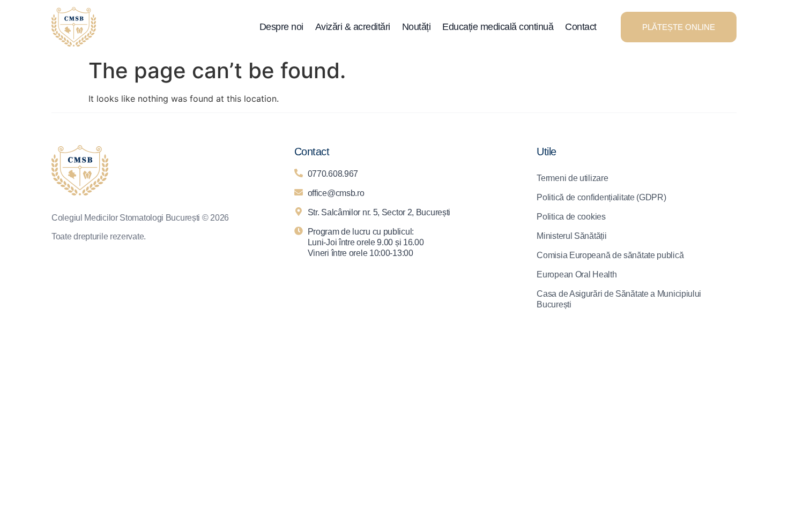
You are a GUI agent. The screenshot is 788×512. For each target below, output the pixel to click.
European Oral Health (576, 274)
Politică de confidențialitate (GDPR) (601, 197)
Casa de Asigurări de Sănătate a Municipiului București (619, 299)
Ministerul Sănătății (571, 235)
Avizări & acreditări (352, 26)
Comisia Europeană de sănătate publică (610, 255)
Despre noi (281, 26)
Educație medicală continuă (497, 26)
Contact (581, 26)
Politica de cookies (571, 216)
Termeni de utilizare (572, 178)
